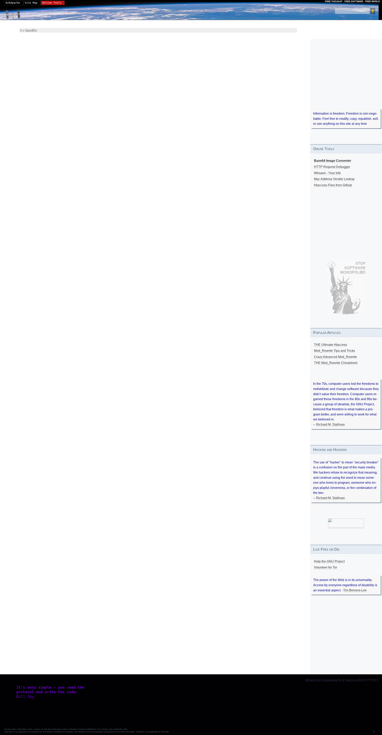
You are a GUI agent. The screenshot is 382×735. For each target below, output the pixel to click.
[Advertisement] (346, 79)
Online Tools (51, 2)
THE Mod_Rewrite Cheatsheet (335, 363)
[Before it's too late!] (346, 287)
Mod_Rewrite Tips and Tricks (334, 350)
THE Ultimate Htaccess (330, 344)
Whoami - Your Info (327, 173)
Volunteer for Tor (325, 567)
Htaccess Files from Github (333, 185)
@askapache (333, 680)
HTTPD (370, 680)
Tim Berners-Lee (355, 590)
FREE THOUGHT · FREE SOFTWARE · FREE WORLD (352, 1)
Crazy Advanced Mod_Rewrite (335, 357)
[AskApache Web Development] (15, 13)
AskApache (13, 2)
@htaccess (313, 680)
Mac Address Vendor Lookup (334, 179)
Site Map (31, 2)
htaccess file (354, 680)
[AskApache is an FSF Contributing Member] (346, 526)
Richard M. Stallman (330, 424)
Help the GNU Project (329, 561)
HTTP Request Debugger (332, 167)
